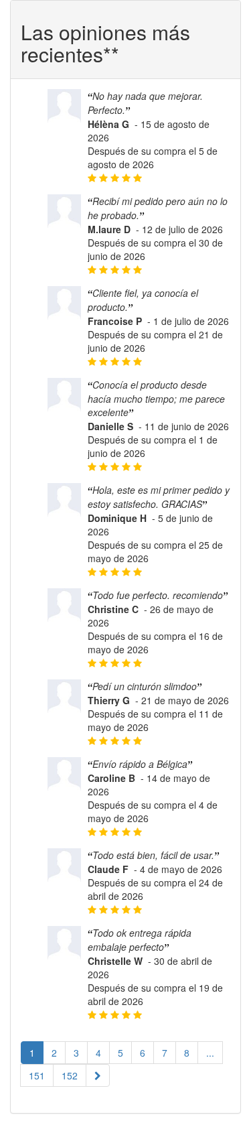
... (210, 1052)
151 (37, 1075)
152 (70, 1075)
